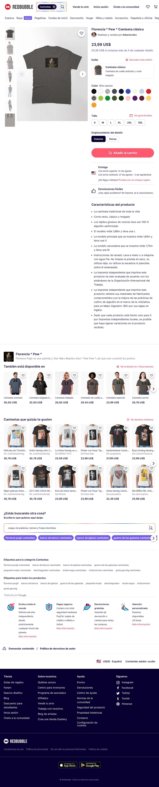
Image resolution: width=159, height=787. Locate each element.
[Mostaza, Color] (93, 105)
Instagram (127, 682)
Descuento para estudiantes (13, 705)
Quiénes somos (47, 682)
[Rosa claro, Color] (128, 98)
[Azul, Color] (128, 91)
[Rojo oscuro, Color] (141, 98)
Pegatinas (40, 18)
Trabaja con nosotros (50, 708)
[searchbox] (79, 528)
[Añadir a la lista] (81, 33)
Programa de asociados (52, 692)
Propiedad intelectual (89, 712)
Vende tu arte (46, 703)
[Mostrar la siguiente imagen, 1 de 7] (83, 74)
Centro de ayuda (87, 692)
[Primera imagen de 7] (22, 74)
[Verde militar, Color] (114, 98)
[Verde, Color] (107, 98)
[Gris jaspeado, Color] (107, 91)
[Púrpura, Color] (134, 98)
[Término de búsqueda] (62, 7)
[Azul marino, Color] (121, 91)
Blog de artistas (47, 713)
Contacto (82, 717)
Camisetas (42, 559)
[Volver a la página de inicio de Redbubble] (19, 7)
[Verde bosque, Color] (121, 98)
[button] (10, 33)
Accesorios (121, 18)
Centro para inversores (51, 687)
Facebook (127, 687)
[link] (20, 537)
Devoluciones (85, 687)
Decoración (77, 18)
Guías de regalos (13, 682)
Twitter (126, 693)
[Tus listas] (148, 7)
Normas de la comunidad (85, 700)
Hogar (89, 18)
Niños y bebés (104, 18)
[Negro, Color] (93, 91)
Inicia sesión (11, 712)
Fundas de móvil (58, 18)
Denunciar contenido (21, 648)
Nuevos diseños (13, 692)
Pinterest (127, 703)
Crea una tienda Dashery (52, 719)
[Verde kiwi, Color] (100, 98)
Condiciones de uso (14, 749)
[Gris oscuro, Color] (93, 98)
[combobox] (51, 6)
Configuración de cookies (87, 724)
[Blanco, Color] (100, 91)
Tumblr (126, 698)
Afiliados (43, 698)
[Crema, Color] (134, 91)
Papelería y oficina (141, 18)
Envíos (81, 682)
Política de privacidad (37, 749)
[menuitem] (9, 18)
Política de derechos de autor (58, 648)
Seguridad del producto (91, 707)
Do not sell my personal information (68, 749)
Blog (6, 698)
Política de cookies (98, 749)
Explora (9, 18)
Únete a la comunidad (17, 717)
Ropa (23, 18)
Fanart (7, 687)
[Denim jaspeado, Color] (114, 91)
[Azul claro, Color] (141, 91)
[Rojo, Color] (148, 91)
